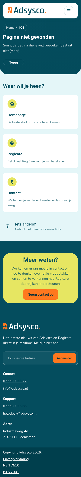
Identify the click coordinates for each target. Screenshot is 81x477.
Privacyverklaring (16, 459)
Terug (13, 62)
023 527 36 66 (15, 406)
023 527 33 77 (15, 381)
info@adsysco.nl (15, 388)
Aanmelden (65, 358)
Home (10, 28)
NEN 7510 (11, 465)
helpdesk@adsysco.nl (19, 413)
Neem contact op (40, 294)
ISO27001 (11, 472)
